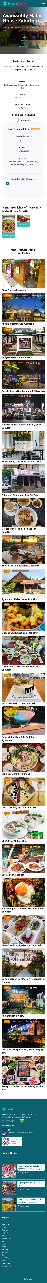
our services (7, 1279)
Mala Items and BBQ (22, 97)
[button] (43, 3)
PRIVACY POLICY (17, 1279)
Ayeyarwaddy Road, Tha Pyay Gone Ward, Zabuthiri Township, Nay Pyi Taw (22, 163)
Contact (25, 1278)
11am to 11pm (22, 108)
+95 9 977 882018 (22, 151)
